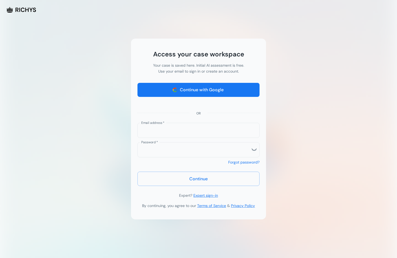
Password (149, 142)
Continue (198, 179)
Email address (152, 122)
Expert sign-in (205, 195)
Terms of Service (211, 205)
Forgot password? (244, 162)
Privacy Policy (243, 205)
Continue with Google (202, 90)
